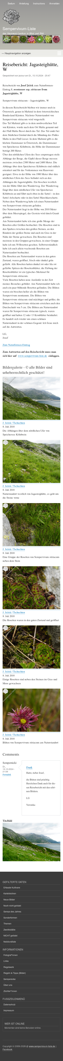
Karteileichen (10, 893)
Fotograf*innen (11, 954)
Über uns (8, 984)
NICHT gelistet (10, 935)
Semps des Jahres (12, 911)
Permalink (7, 774)
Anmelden (54, 3)
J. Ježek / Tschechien (14, 422)
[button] (31, 419)
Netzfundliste (10, 941)
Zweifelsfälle (9, 929)
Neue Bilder (9, 899)
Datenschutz (9, 1004)
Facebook (7, 1049)
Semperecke (10, 978)
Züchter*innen (10, 990)
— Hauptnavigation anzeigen (16, 53)
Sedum (11, 3)
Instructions (39, 3)
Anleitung (24, 3)
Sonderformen (10, 917)
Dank (29, 767)
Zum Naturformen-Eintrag (16, 344)
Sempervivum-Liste (19, 28)
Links (6, 960)
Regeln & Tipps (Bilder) (15, 972)
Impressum (9, 1010)
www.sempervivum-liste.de (32, 355)
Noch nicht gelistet (12, 905)
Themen (7, 923)
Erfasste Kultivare (12, 887)
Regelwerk (9, 966)
